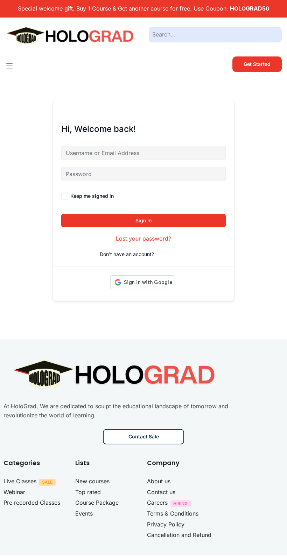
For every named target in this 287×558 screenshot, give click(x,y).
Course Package (97, 502)
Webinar (14, 492)
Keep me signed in (92, 196)
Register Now (171, 254)
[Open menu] (10, 66)
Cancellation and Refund (179, 534)
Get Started (257, 64)
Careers (157, 502)
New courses (92, 481)
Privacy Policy (165, 524)
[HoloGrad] (71, 34)
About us (158, 481)
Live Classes (20, 481)
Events (84, 513)
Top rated (88, 492)
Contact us (161, 492)
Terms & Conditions (172, 513)
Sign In (143, 220)
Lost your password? (143, 238)
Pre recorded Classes (32, 502)
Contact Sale (143, 436)
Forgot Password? (205, 196)
